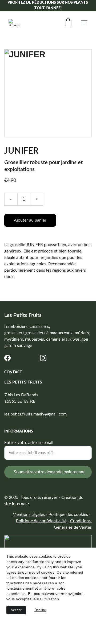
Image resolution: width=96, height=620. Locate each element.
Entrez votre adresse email (28, 442)
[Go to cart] (68, 23)
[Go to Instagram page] (43, 358)
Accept (16, 610)
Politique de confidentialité (41, 521)
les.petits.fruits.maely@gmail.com (35, 414)
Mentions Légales (29, 514)
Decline (40, 610)
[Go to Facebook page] (7, 358)
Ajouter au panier (30, 220)
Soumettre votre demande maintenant (49, 472)
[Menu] (84, 23)
